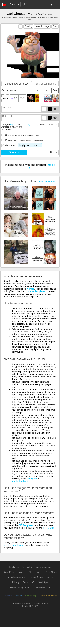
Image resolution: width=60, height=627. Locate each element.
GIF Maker (48, 528)
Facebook (8, 596)
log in (12, 125)
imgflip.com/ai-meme (14, 545)
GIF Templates (25, 525)
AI (31, 125)
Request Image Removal (21, 587)
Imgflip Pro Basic (20, 481)
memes (30, 288)
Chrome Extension (48, 596)
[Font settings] (55, 109)
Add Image (44, 26)
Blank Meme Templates (14, 572)
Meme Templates (36, 291)
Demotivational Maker (17, 577)
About (50, 577)
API (33, 582)
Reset (53, 152)
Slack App (43, 582)
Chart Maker (51, 572)
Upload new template (16, 83)
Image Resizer (37, 577)
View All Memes (47, 181)
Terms (25, 582)
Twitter (19, 596)
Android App (30, 596)
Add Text (53, 125)
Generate (14, 152)
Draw (55, 26)
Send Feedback (43, 587)
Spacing (28, 26)
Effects (42, 125)
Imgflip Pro (32, 478)
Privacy (15, 582)
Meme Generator (43, 567)
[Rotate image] (20, 26)
